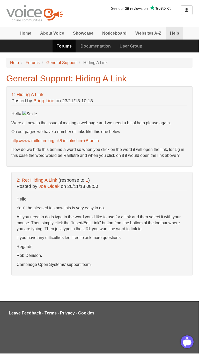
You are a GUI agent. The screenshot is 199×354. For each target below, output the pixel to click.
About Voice (52, 33)
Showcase (83, 33)
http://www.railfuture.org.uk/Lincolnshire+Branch (55, 140)
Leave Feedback (25, 313)
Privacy (67, 313)
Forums (64, 46)
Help (174, 33)
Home (25, 33)
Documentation (95, 46)
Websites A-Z (148, 33)
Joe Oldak (49, 186)
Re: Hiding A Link (40, 180)
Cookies (86, 313)
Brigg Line (43, 100)
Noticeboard (114, 33)
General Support (61, 62)
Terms (51, 313)
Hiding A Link (30, 94)
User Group (131, 46)
